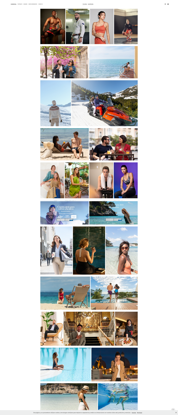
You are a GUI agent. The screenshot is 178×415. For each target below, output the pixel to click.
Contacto (40, 4)
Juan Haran (87, 4)
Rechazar (139, 412)
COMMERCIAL (13, 4)
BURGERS (25, 4)
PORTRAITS (20, 4)
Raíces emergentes (33, 4)
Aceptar (134, 412)
